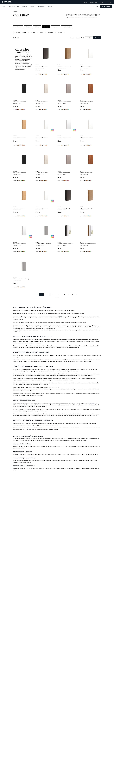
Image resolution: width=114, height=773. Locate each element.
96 (83, 37)
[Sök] (93, 6)
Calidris (60, 316)
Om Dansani (85, 2)
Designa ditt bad (41, 6)
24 (79, 37)
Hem (14, 11)
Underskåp (37, 26)
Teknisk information (93, 2)
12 (72, 294)
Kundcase (50, 6)
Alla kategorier (18, 26)
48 (81, 37)
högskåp (42, 404)
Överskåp (46, 26)
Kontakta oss (28, 429)
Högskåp (28, 26)
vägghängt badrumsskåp (25, 404)
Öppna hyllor (55, 26)
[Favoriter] (97, 6)
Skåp (17, 11)
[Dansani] (7, 2)
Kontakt (101, 2)
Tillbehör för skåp (66, 26)
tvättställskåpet (91, 403)
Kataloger (32, 6)
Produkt (97, 37)
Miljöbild (89, 37)
